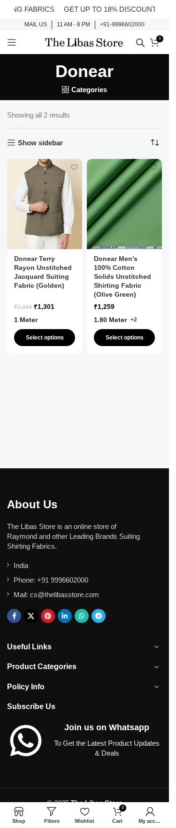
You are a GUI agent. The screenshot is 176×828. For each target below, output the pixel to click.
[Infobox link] (35, 25)
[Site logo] (84, 42)
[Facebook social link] (14, 616)
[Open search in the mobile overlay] (140, 43)
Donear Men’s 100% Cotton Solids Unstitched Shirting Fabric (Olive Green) (122, 276)
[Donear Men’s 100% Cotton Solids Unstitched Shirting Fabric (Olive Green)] (124, 204)
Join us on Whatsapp (106, 727)
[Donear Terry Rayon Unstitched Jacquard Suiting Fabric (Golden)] (44, 204)
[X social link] (31, 616)
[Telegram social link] (99, 616)
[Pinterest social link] (48, 616)
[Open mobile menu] (11, 42)
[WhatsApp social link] (82, 616)
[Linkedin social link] (65, 616)
